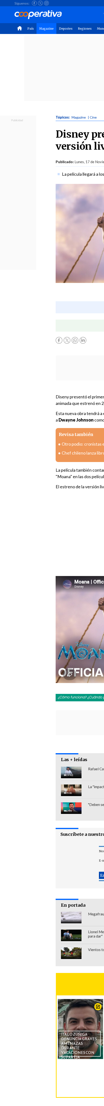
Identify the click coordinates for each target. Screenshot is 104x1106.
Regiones (85, 28)
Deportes (66, 28)
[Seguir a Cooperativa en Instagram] (46, 3)
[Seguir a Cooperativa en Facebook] (34, 3)
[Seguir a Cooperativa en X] (40, 3)
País (30, 28)
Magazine (46, 28)
